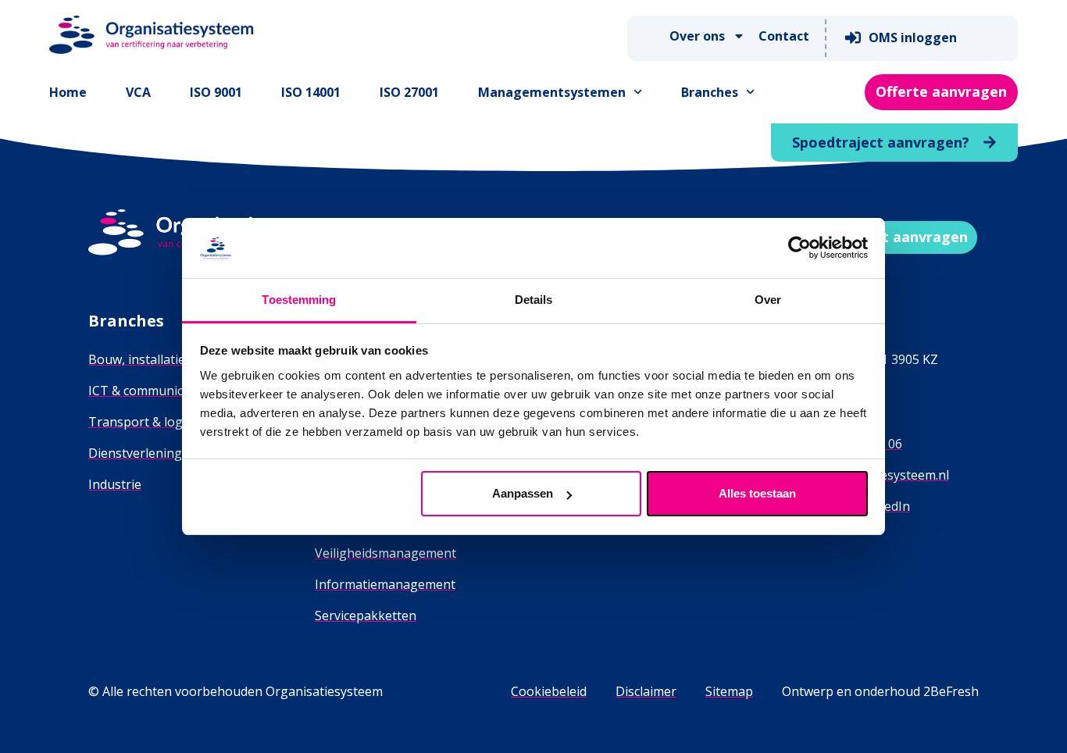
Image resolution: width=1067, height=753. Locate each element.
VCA (138, 92)
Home (68, 92)
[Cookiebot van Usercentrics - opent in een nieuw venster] (799, 247)
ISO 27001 (409, 92)
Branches (709, 92)
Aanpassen (522, 493)
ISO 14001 (311, 92)
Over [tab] (768, 299)
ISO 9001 (216, 92)
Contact (783, 36)
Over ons (697, 36)
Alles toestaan (757, 493)
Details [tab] (534, 299)
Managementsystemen (552, 92)
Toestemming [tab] (299, 299)
